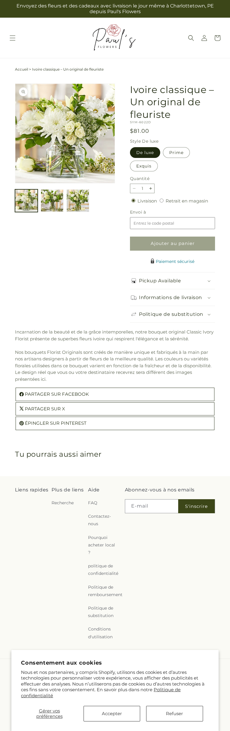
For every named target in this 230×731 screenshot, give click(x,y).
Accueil (21, 69)
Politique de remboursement (105, 590)
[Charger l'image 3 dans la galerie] (77, 200)
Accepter (112, 713)
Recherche (63, 502)
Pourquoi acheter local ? (101, 545)
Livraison (147, 201)
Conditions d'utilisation (100, 632)
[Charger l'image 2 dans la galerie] (52, 200)
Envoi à (144, 212)
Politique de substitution (101, 611)
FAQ (92, 502)
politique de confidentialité (103, 569)
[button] (12, 38)
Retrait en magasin (187, 201)
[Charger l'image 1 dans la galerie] (26, 200)
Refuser (174, 713)
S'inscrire (196, 506)
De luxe (145, 152)
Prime (176, 152)
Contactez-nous (99, 520)
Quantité (139, 178)
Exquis (144, 166)
